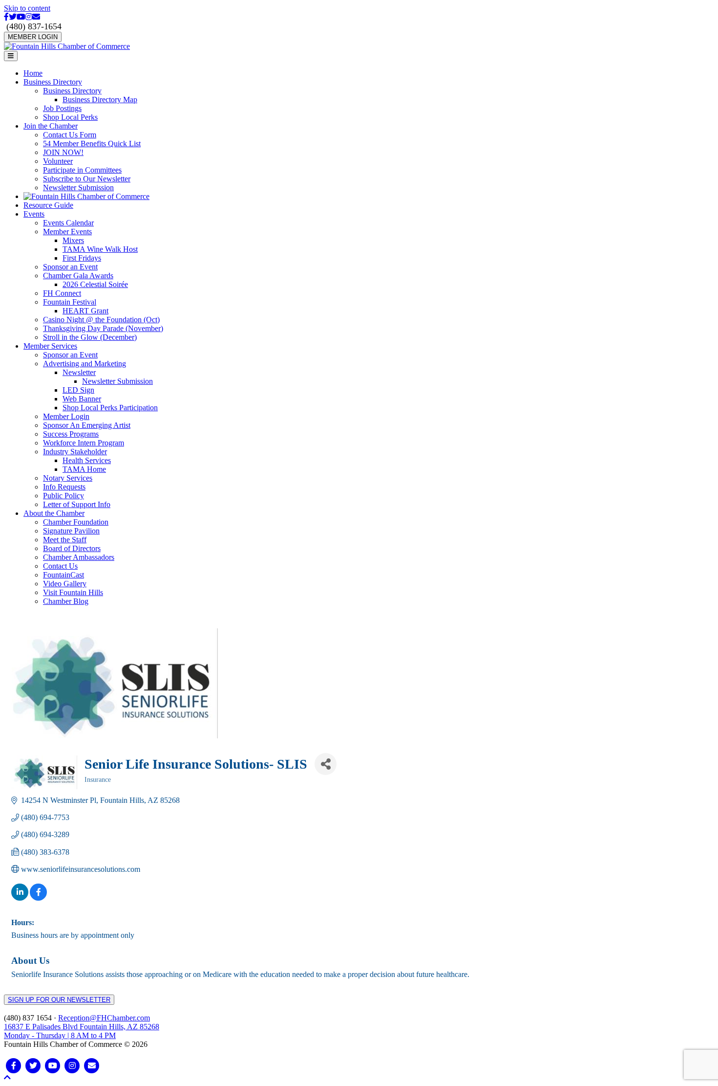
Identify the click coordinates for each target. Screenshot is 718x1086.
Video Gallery (64, 583)
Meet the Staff (64, 539)
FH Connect (62, 293)
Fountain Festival (69, 302)
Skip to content (27, 8)
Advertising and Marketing (84, 363)
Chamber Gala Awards (78, 275)
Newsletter (79, 372)
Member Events (67, 231)
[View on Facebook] (38, 898)
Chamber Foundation (75, 522)
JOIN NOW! (63, 152)
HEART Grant (85, 311)
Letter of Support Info (76, 504)
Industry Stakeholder (75, 451)
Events (33, 214)
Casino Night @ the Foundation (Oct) (101, 319)
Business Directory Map (100, 99)
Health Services (87, 460)
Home (32, 73)
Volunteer (58, 161)
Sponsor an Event (70, 267)
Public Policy (63, 495)
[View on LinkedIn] (19, 898)
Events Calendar (68, 223)
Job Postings (62, 108)
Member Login (66, 416)
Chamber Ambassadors (78, 557)
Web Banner (82, 399)
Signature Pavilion (71, 531)
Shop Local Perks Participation (110, 407)
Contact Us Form (69, 135)
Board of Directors (72, 548)
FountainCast (63, 575)
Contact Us (60, 566)
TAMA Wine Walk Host (100, 249)
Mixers (73, 240)
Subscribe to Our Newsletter (86, 179)
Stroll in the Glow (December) (90, 337)
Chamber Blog (65, 601)
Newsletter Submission (78, 187)
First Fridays (82, 258)
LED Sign (78, 390)
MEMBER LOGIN (33, 37)
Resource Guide (48, 205)
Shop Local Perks (70, 117)
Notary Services (67, 478)
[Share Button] (326, 764)
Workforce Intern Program (83, 443)
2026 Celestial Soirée (95, 284)
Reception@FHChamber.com (104, 1018)
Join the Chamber (50, 126)
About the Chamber (53, 513)
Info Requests (64, 487)
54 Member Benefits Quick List (92, 143)
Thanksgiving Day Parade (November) (103, 328)
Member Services (50, 346)
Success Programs (71, 434)
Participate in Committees (82, 170)
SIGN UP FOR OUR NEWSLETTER (59, 999)
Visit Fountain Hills (73, 592)
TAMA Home (84, 469)
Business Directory (52, 82)
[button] (7, 1077)
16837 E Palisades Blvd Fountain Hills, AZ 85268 (81, 1031)
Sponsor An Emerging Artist (86, 425)
